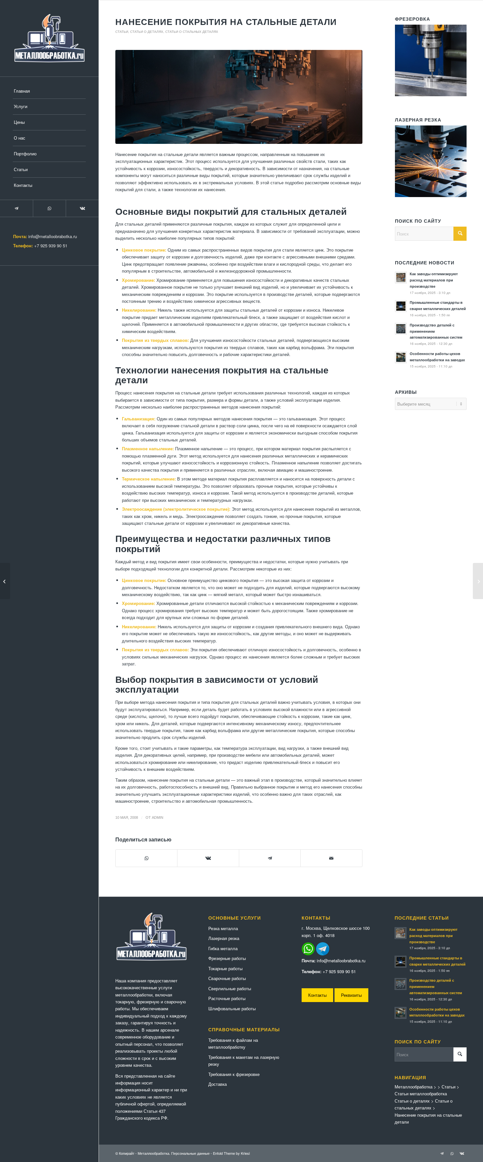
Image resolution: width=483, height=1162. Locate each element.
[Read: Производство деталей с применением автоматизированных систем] (401, 329)
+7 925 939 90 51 (50, 245)
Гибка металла (223, 948)
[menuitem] (49, 91)
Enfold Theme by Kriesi (231, 1153)
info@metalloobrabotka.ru (52, 236)
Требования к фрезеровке (234, 1074)
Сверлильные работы (229, 988)
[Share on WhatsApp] (146, 858)
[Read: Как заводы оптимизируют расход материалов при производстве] (401, 277)
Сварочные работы (227, 978)
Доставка (217, 1084)
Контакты (317, 995)
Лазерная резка (223, 938)
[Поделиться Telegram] (269, 858)
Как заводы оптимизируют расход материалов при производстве (434, 280)
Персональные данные (190, 1153)
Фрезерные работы (227, 958)
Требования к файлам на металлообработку (233, 1043)
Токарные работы (225, 968)
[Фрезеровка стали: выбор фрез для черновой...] (5, 581)
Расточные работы (226, 998)
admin (157, 817)
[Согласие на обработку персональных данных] (49, 38)
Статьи (121, 32)
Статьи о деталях (146, 32)
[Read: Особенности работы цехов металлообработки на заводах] (401, 357)
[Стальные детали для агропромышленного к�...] (478, 581)
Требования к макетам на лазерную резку (243, 1060)
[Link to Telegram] (16, 208)
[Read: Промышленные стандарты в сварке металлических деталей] (401, 306)
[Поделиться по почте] (331, 858)
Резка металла (223, 928)
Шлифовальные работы (232, 1008)
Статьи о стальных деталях (191, 32)
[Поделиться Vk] (208, 858)
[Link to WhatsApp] (49, 208)
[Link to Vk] (82, 208)
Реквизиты (351, 995)
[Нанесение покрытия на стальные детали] (238, 97)
